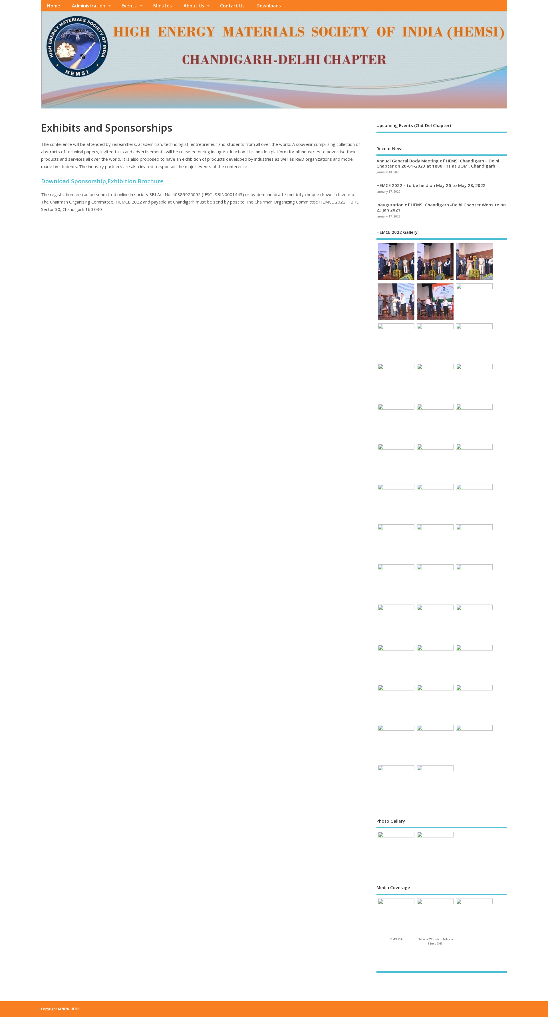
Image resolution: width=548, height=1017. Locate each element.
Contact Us (232, 6)
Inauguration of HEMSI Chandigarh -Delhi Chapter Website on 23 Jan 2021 (441, 207)
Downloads (268, 6)
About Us (194, 6)
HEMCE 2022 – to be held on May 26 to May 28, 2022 (430, 185)
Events (129, 6)
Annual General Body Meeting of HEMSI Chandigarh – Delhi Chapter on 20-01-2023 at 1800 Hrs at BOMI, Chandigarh (437, 163)
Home (53, 6)
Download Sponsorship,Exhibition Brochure (102, 181)
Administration (88, 6)
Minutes (162, 6)
